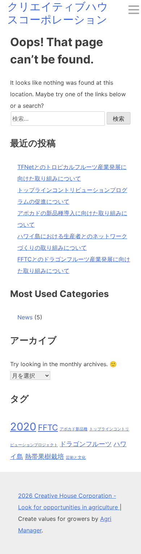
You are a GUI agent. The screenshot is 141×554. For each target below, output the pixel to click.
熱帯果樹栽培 (44, 456)
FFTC (48, 427)
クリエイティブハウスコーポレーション (57, 13)
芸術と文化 (76, 457)
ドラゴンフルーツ (86, 444)
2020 (23, 426)
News (25, 317)
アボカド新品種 (73, 429)
